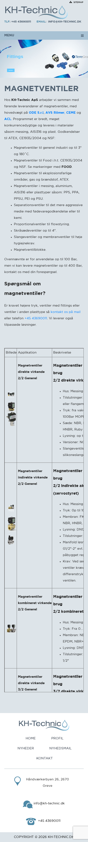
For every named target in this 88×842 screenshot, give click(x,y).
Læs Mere (11, 70)
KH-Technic (58, 837)
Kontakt (44, 758)
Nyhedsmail (60, 748)
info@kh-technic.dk (64, 22)
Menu (9, 35)
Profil (57, 738)
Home (31, 738)
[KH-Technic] (36, 13)
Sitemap (78, 2)
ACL (7, 119)
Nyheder (26, 748)
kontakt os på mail (66, 312)
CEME (71, 112)
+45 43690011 (21, 22)
